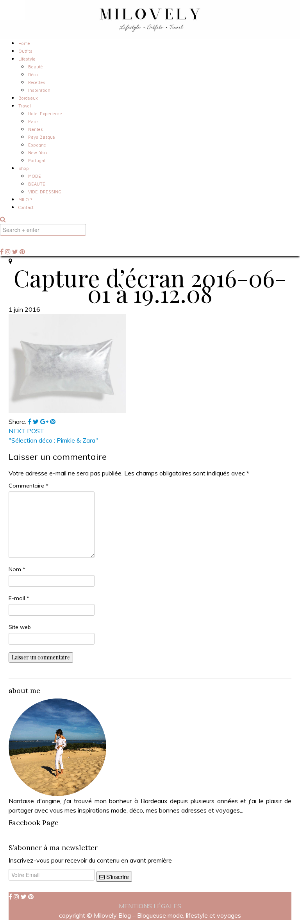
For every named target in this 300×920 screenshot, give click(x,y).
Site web (20, 627)
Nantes (35, 129)
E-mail (19, 598)
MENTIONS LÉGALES (150, 906)
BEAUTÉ (36, 183)
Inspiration (39, 90)
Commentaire (28, 485)
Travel (24, 105)
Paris (33, 121)
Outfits (25, 51)
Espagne (37, 144)
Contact (26, 207)
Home (24, 43)
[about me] (57, 746)
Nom (17, 569)
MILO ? (25, 199)
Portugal (36, 160)
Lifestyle (27, 58)
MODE (34, 176)
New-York (38, 152)
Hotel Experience (45, 113)
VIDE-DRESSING (44, 191)
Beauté (35, 66)
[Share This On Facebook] (30, 421)
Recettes (36, 82)
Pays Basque (41, 136)
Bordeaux (28, 97)
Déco (33, 74)
